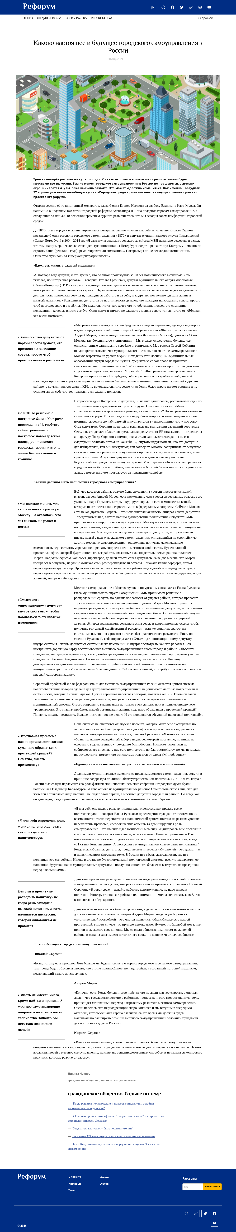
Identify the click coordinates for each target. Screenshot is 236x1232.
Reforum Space (102, 18)
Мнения (104, 1177)
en (153, 7)
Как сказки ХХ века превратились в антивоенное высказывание (113, 1136)
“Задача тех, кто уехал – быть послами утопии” (102, 1128)
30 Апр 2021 (115, 59)
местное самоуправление (118, 1080)
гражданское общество (84, 1080)
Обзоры (104, 1183)
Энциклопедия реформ (42, 18)
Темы (71, 1190)
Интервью (74, 1183)
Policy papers (76, 18)
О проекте (205, 18)
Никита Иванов (79, 1073)
